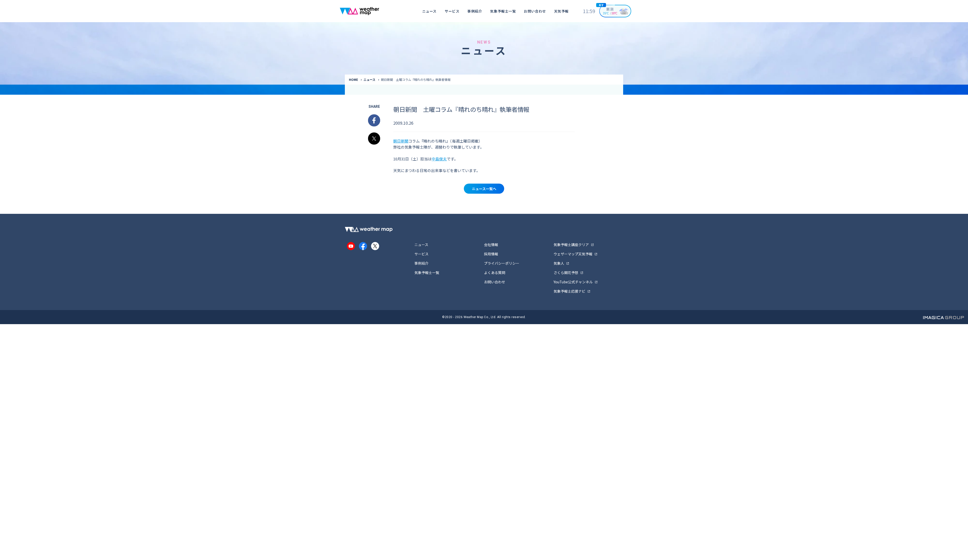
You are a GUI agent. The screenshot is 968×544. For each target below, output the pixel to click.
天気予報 (561, 11)
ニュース (429, 11)
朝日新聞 (400, 141)
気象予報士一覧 (503, 11)
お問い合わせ (535, 11)
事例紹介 (474, 11)
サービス (452, 11)
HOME (353, 79)
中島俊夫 (439, 158)
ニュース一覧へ (484, 188)
